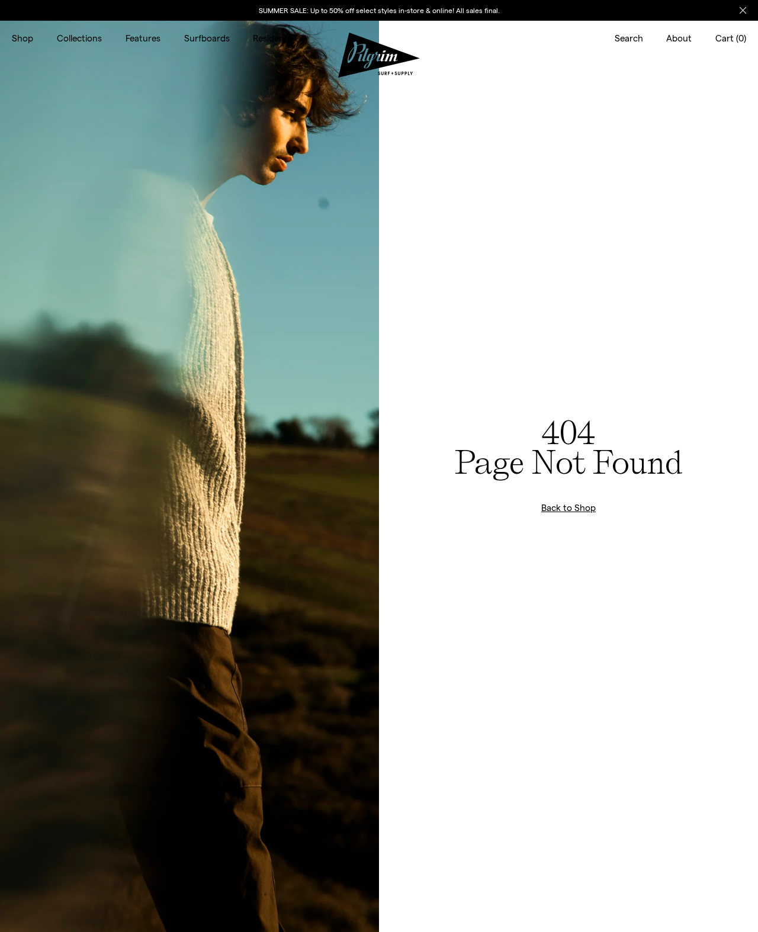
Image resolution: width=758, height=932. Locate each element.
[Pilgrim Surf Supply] (379, 38)
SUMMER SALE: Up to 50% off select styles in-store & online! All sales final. (379, 10)
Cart (730, 38)
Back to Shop (568, 507)
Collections (79, 38)
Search (629, 38)
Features (143, 38)
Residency (273, 38)
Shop (22, 38)
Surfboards (207, 38)
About (679, 38)
